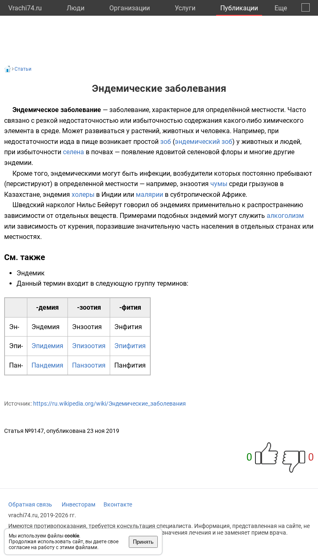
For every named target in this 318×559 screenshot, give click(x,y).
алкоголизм (285, 216)
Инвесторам (78, 504)
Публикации (239, 8)
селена (73, 152)
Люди (75, 8)
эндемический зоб (203, 142)
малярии (149, 194)
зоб (165, 142)
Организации (129, 8)
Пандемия (47, 365)
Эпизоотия (89, 346)
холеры (83, 194)
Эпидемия (47, 346)
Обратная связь (30, 504)
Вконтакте (118, 504)
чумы (218, 184)
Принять (143, 542)
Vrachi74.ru (25, 8)
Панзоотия (89, 365)
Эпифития (130, 346)
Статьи (22, 69)
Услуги (185, 8)
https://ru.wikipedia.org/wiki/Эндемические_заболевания (109, 403)
